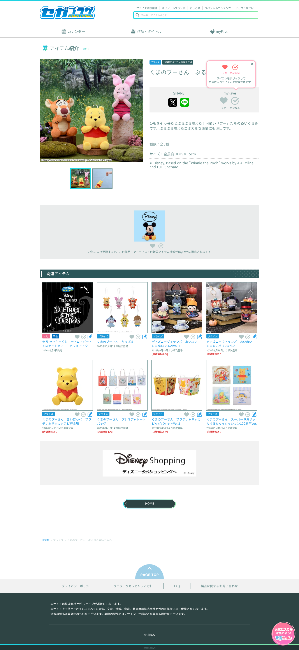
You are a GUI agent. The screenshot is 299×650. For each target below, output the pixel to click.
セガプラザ (67, 12)
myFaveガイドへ (283, 634)
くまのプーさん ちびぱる (115, 341)
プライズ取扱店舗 (146, 8)
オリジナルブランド (173, 8)
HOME (45, 540)
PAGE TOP (149, 571)
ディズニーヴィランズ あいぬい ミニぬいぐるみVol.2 (230, 343)
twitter (172, 102)
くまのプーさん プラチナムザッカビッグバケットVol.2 (176, 421)
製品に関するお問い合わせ (219, 586)
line (184, 102)
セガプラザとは (244, 8)
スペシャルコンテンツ (218, 8)
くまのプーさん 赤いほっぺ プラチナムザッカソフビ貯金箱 (66, 421)
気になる (234, 100)
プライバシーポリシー (77, 586)
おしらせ (195, 8)
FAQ (177, 586)
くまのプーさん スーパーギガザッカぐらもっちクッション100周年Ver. (231, 421)
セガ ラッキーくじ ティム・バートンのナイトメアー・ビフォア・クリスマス (67, 343)
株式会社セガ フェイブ (79, 604)
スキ (224, 100)
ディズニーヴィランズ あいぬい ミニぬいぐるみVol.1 (176, 343)
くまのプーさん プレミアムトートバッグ (121, 421)
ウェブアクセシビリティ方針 (133, 586)
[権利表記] (149, 648)
